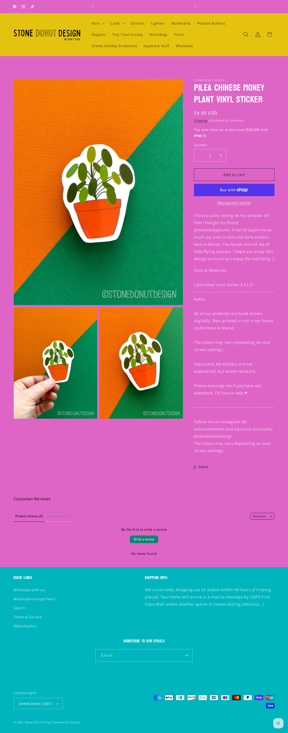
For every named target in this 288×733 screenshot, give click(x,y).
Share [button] (203, 466)
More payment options (234, 202)
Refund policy (25, 625)
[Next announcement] (195, 6)
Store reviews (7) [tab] (59, 516)
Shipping (200, 120)
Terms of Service (28, 616)
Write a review (144, 539)
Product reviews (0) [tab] (29, 516)
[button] (97, 23)
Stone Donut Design (38, 722)
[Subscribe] (186, 655)
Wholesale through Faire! (35, 598)
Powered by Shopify (66, 722)
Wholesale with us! (29, 589)
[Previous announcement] (93, 6)
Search (19, 607)
